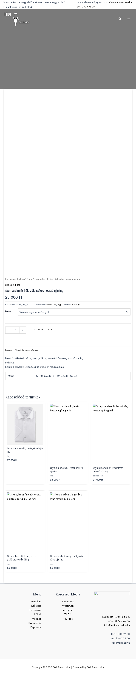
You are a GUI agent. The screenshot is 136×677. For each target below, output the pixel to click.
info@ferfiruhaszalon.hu (120, 2)
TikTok (68, 614)
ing (30, 279)
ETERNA (76, 304)
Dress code (35, 623)
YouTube (68, 619)
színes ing (10, 285)
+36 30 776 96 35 (85, 6)
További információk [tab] (26, 350)
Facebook (68, 601)
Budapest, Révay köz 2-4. (116, 617)
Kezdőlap (10, 279)
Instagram (68, 610)
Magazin (36, 619)
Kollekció (21, 279)
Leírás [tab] (8, 350)
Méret (8, 311)
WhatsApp (68, 606)
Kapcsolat (35, 627)
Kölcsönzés (35, 610)
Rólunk (37, 614)
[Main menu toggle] (128, 19)
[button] (120, 19)
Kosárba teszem (43, 329)
